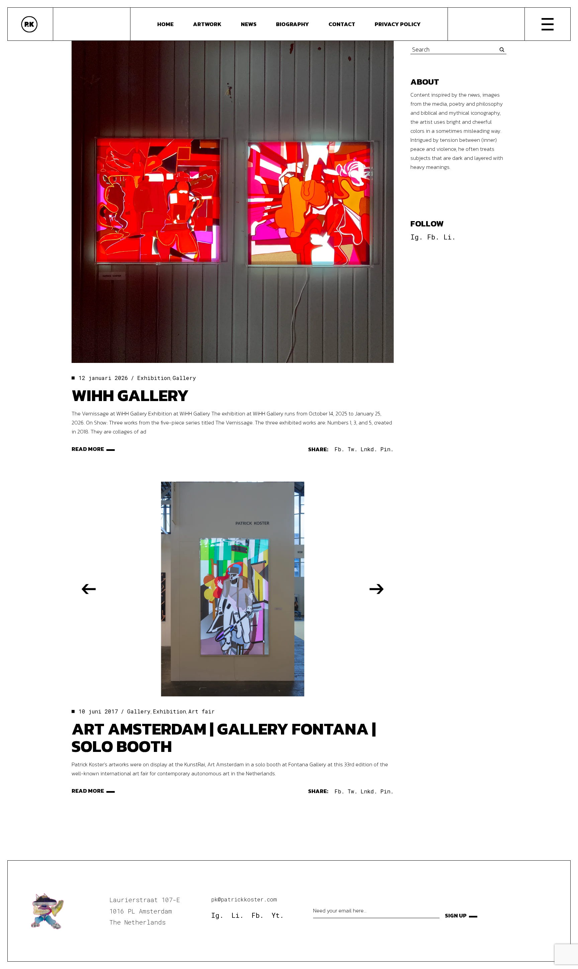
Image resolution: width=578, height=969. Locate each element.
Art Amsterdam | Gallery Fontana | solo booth (224, 737)
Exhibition (153, 377)
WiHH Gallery (130, 395)
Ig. (416, 236)
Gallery (184, 377)
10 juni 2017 (98, 711)
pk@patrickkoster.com (244, 899)
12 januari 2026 (103, 377)
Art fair (201, 711)
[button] (89, 589)
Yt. (278, 915)
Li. (450, 236)
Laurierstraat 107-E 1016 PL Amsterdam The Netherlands (144, 911)
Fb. (433, 236)
